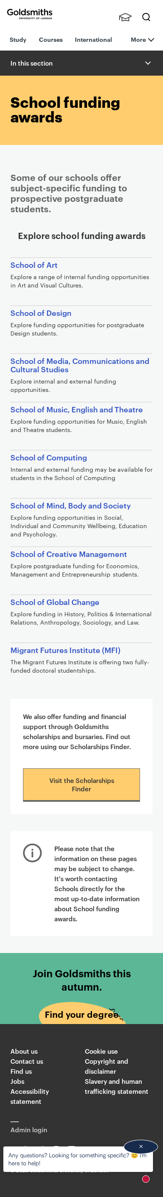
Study (18, 39)
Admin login (28, 1129)
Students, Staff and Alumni (125, 17)
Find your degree (82, 1014)
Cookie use (101, 1051)
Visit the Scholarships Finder (81, 784)
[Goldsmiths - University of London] (30, 14)
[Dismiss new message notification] (141, 1147)
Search (146, 17)
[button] (147, 63)
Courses (51, 39)
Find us (21, 1071)
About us (24, 1051)
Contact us (26, 1061)
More (138, 39)
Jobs (17, 1081)
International (93, 39)
